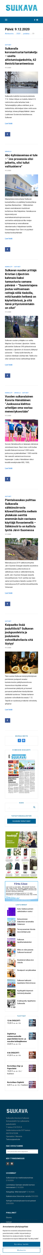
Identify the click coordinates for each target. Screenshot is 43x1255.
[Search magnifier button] (34, 807)
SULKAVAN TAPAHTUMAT (21, 821)
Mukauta (21, 1250)
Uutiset (8, 45)
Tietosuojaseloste (13, 1139)
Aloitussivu (9, 34)
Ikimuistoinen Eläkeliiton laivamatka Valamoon (25, 921)
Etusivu (9, 1217)
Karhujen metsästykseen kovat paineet (21, 1201)
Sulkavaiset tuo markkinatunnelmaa (19, 1178)
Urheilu (8, 151)
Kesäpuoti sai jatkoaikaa (26, 970)
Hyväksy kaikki (21, 1244)
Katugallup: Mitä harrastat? (16, 1192)
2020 (18, 34)
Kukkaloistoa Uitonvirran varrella (18, 1196)
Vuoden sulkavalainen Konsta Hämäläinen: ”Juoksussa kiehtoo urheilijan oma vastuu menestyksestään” (19, 404)
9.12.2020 (8, 67)
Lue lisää (8, 123)
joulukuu (26, 34)
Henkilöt (9, 267)
